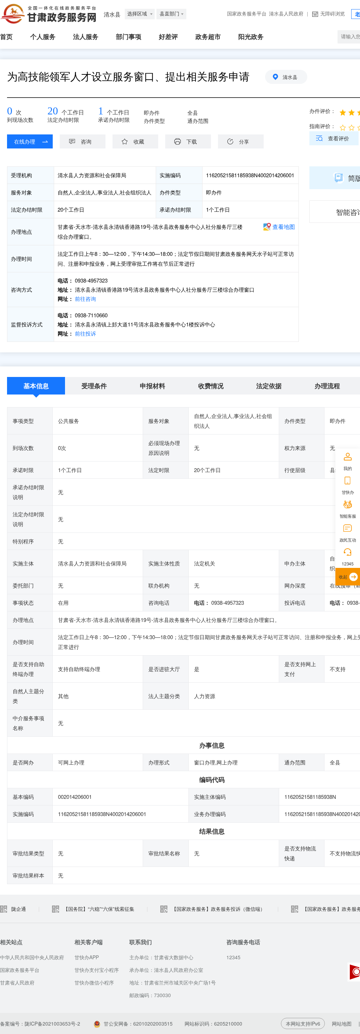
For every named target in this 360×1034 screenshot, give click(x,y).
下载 (191, 141)
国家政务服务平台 (246, 13)
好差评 (168, 36)
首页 (6, 36)
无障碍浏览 (332, 13)
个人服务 (43, 36)
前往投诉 (84, 333)
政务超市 (208, 36)
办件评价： (322, 110)
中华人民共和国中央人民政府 (32, 957)
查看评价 (338, 138)
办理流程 (327, 385)
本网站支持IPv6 (303, 1023)
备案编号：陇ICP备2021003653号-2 (40, 1023)
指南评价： (322, 126)
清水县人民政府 (286, 13)
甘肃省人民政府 (17, 982)
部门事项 (128, 36)
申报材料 (152, 385)
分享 (244, 141)
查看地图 (283, 227)
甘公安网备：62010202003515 (138, 1023)
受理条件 (94, 385)
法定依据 (269, 385)
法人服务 (85, 36)
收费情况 (211, 385)
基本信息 (36, 385)
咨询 (86, 141)
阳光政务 (251, 36)
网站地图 (342, 1023)
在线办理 (24, 141)
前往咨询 (84, 298)
